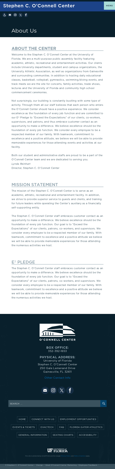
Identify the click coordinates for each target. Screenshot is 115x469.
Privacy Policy (66, 456)
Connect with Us (43, 419)
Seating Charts (63, 435)
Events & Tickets (24, 427)
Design (39, 465)
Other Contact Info (57, 378)
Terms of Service (80, 456)
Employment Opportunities (78, 419)
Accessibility (88, 435)
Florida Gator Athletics (86, 427)
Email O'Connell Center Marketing (61, 465)
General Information (32, 435)
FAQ (61, 427)
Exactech (47, 427)
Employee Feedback (88, 465)
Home (22, 419)
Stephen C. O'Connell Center (39, 5)
